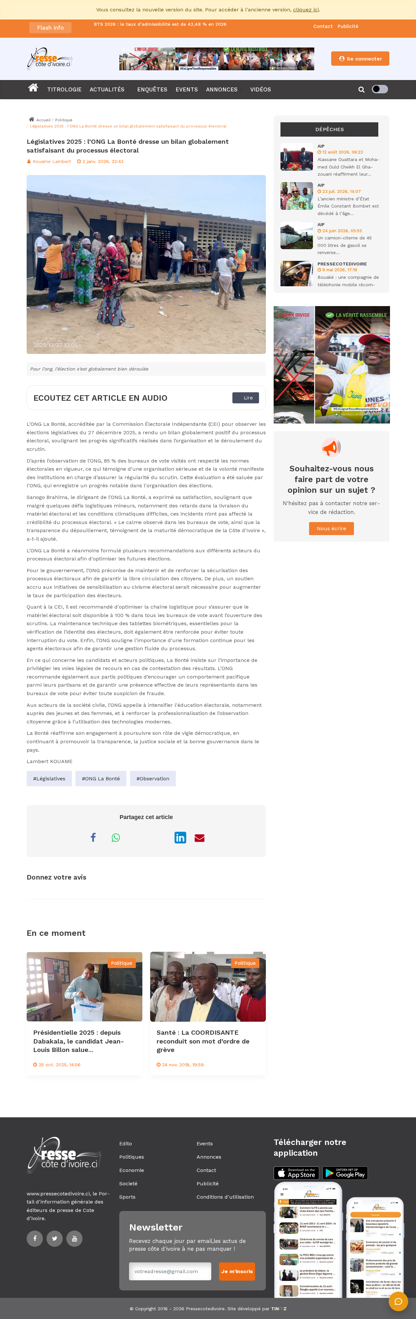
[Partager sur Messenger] (138, 837)
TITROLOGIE (64, 89)
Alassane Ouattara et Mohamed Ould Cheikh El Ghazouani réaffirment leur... (348, 167)
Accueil (43, 120)
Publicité (348, 26)
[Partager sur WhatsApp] (115, 837)
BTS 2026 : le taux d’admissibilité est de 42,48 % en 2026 (160, 24)
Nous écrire (331, 528)
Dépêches (329, 129)
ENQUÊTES (152, 89)
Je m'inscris (237, 1271)
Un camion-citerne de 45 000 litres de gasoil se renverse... (345, 245)
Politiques (131, 1157)
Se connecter (363, 59)
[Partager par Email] (199, 837)
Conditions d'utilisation (225, 1197)
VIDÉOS (260, 89)
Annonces (209, 1157)
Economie (131, 1170)
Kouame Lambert (51, 161)
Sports (127, 1197)
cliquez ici (306, 10)
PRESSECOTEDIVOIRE (342, 263)
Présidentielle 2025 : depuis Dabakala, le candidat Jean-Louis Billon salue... (78, 1041)
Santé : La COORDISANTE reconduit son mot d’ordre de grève (203, 1041)
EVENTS (187, 89)
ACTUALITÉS (107, 89)
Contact (323, 26)
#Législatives (49, 778)
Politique (63, 120)
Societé (128, 1183)
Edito (125, 1143)
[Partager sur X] (161, 837)
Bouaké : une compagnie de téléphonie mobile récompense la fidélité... (348, 284)
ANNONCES (222, 89)
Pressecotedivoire (205, 1308)
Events (205, 1143)
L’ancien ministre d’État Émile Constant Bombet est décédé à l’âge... (348, 206)
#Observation (152, 778)
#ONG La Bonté (101, 778)
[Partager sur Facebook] (93, 837)
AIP (321, 146)
